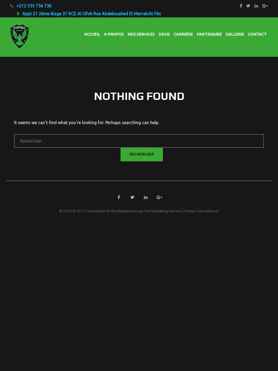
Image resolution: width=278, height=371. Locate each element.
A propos (114, 34)
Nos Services (141, 34)
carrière (183, 34)
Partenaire (209, 34)
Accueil (92, 34)
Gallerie (235, 34)
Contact (257, 34)
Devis (164, 34)
